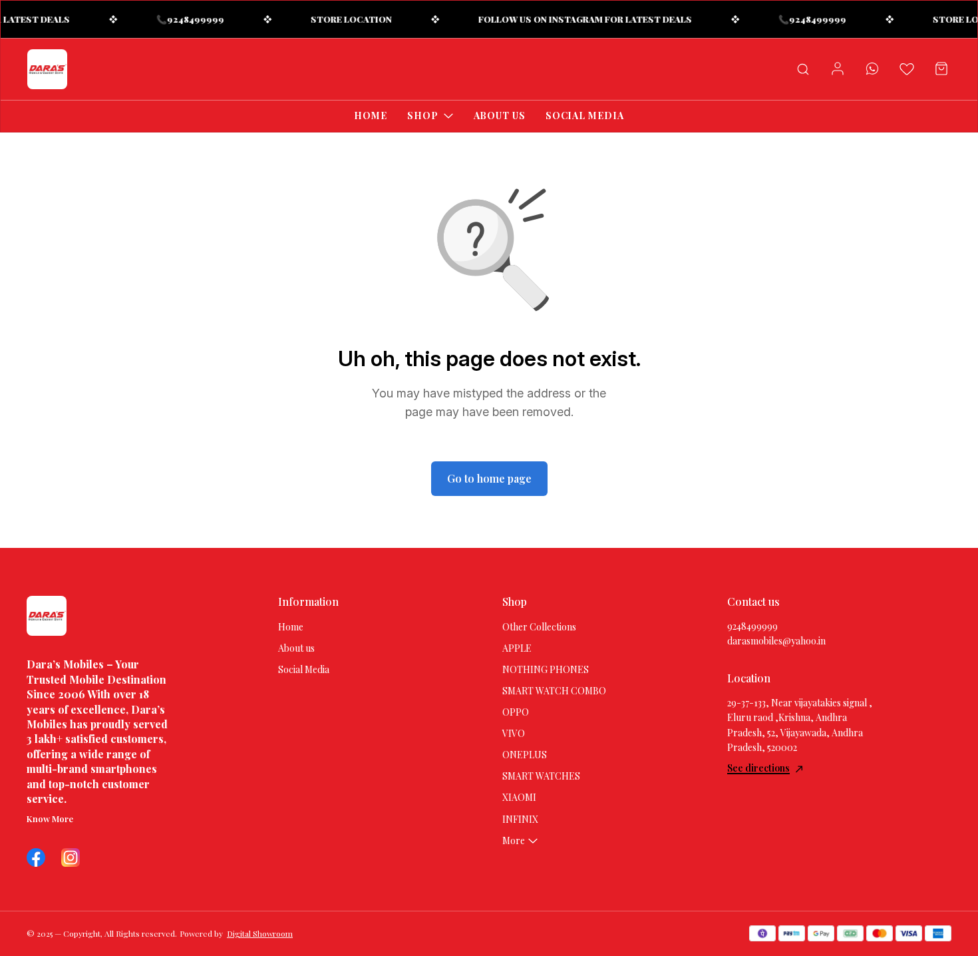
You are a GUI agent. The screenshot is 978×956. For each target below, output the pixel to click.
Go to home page (489, 478)
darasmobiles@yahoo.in (776, 640)
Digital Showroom (260, 933)
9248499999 (752, 626)
